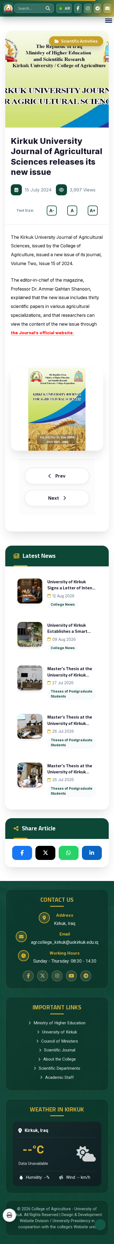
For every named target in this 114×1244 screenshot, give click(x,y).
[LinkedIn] (92, 853)
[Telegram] (98, 8)
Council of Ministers (59, 1041)
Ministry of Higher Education (59, 1022)
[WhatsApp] (69, 853)
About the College (59, 1059)
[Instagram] (88, 8)
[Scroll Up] (100, 1224)
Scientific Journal (59, 1050)
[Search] (47, 8)
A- (51, 210)
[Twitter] (42, 975)
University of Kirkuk (59, 1032)
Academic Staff (59, 1077)
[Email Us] (107, 8)
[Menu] (108, 21)
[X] (45, 853)
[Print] (9, 1215)
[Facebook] (78, 8)
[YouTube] (71, 975)
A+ (92, 210)
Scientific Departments (59, 1068)
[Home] (8, 8)
